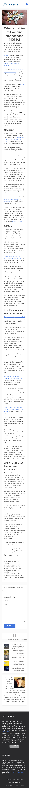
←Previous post (10, 635)
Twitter (17, 779)
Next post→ (19, 635)
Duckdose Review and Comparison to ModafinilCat (18, 652)
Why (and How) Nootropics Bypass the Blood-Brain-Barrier (18, 668)
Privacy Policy (11, 782)
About (21, 779)
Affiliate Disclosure (8, 732)
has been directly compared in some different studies (14, 139)
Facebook (12, 779)
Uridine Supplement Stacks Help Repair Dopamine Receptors (18, 663)
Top (27, 785)
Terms (7, 779)
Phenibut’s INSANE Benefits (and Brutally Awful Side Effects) (18, 657)
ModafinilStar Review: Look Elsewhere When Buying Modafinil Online (17, 646)
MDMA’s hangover (17, 221)
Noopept (6, 55)
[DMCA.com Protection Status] (14, 747)
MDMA (22, 84)
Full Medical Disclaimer (16, 773)
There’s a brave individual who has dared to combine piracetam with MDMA (14, 409)
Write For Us (18, 782)
